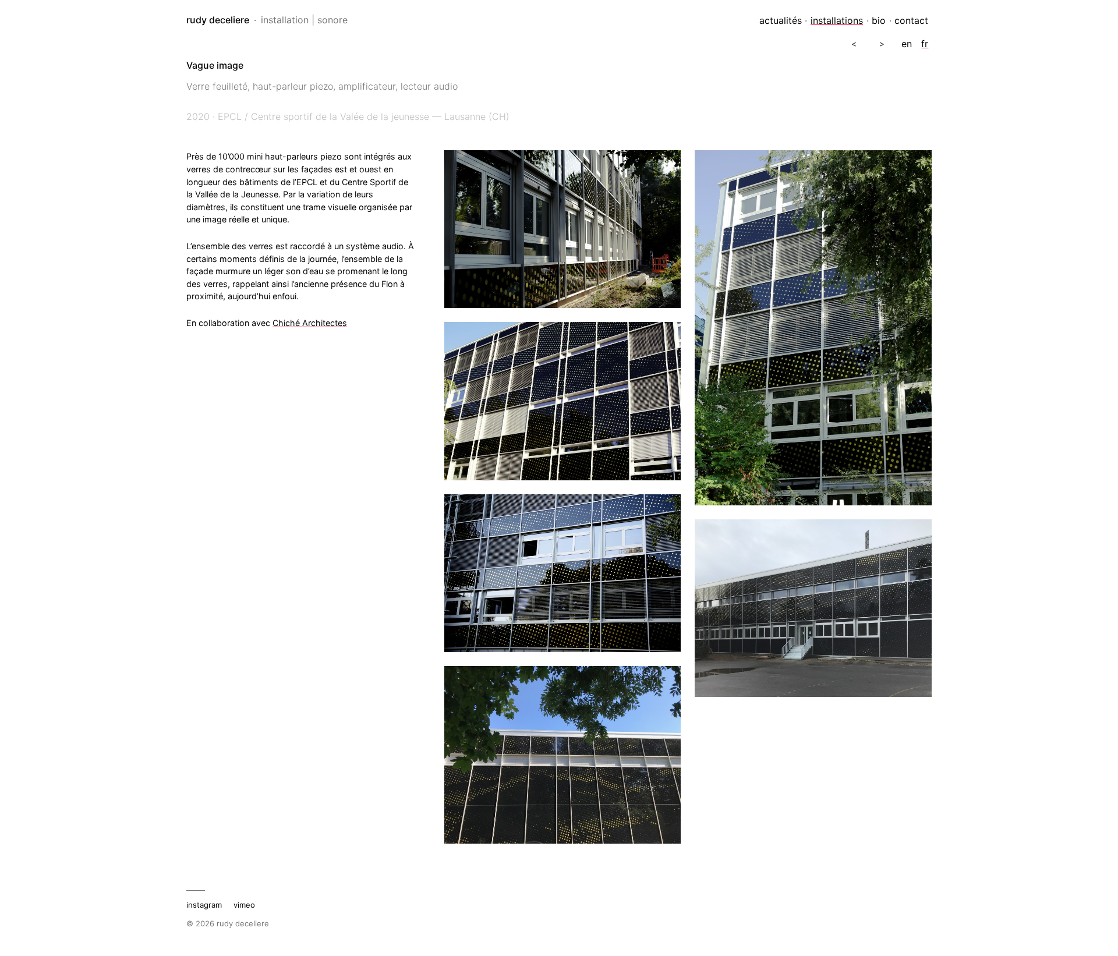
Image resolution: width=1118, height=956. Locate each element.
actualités (780, 20)
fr (924, 43)
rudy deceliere (217, 20)
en (906, 43)
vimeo (244, 904)
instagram (204, 904)
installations (837, 20)
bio (879, 20)
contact (911, 20)
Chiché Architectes (310, 323)
